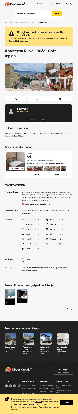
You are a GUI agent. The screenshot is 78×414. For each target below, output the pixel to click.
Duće (10, 41)
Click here (38, 402)
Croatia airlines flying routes (46, 385)
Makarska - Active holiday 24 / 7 (29, 389)
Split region (20, 41)
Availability (36, 174)
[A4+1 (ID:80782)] (29, 168)
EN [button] (59, 4)
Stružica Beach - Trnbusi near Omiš (63, 392)
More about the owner (38, 119)
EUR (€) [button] (65, 4)
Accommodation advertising (46, 388)
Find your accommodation (63, 371)
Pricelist (57, 174)
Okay (67, 402)
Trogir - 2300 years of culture (29, 385)
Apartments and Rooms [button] (45, 4)
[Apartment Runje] (25, 77)
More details (59, 163)
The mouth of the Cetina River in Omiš (63, 386)
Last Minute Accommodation (46, 391)
